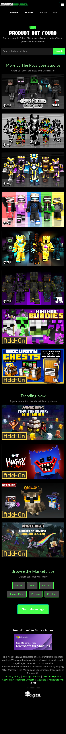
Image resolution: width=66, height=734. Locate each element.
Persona (35, 594)
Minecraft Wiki (56, 679)
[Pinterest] (34, 682)
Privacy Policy (12, 676)
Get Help (41, 679)
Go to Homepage (33, 609)
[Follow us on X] (31, 682)
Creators (51, 594)
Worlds (18, 585)
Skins (32, 585)
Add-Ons (46, 585)
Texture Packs (17, 594)
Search (59, 51)
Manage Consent (31, 676)
